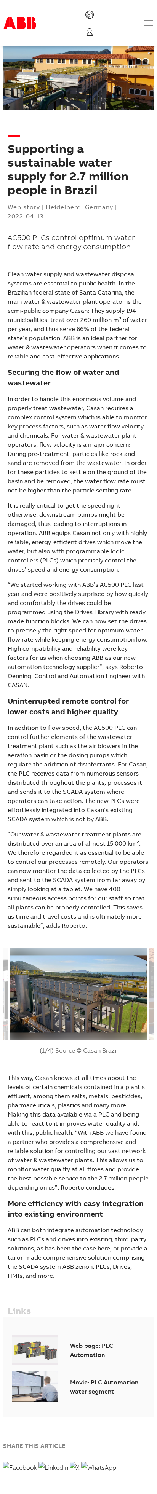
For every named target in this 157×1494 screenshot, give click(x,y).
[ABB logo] (20, 23)
